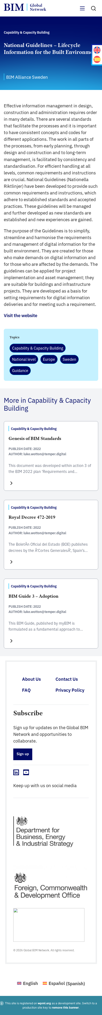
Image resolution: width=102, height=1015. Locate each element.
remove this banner (65, 1007)
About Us (31, 679)
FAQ (26, 690)
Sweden (69, 359)
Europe (49, 359)
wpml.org (44, 1003)
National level (24, 359)
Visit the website (20, 315)
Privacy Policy (70, 690)
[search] (93, 8)
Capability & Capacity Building (37, 348)
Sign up (23, 753)
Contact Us (67, 679)
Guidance (20, 370)
